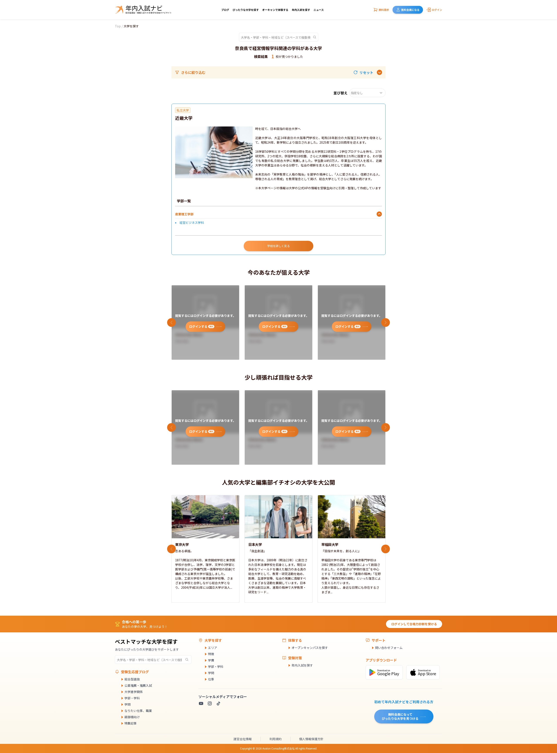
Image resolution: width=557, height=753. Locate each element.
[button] (363, 72)
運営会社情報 (242, 739)
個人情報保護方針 (311, 739)
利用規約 (275, 739)
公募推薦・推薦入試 (138, 685)
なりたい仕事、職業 (138, 710)
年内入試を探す (301, 10)
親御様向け (132, 717)
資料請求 (384, 10)
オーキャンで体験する (275, 10)
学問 (127, 704)
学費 (211, 660)
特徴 (211, 654)
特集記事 (130, 723)
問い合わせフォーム (389, 647)
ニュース (319, 10)
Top (118, 26)
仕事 (211, 679)
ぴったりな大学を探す (246, 10)
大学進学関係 (133, 692)
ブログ (225, 10)
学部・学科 (132, 698)
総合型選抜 (132, 679)
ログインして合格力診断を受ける (414, 624)
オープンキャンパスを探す (310, 647)
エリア (212, 647)
